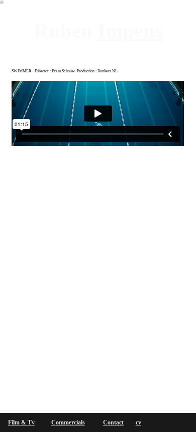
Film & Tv (21, 422)
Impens (130, 30)
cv (138, 422)
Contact (113, 422)
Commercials (68, 422)
